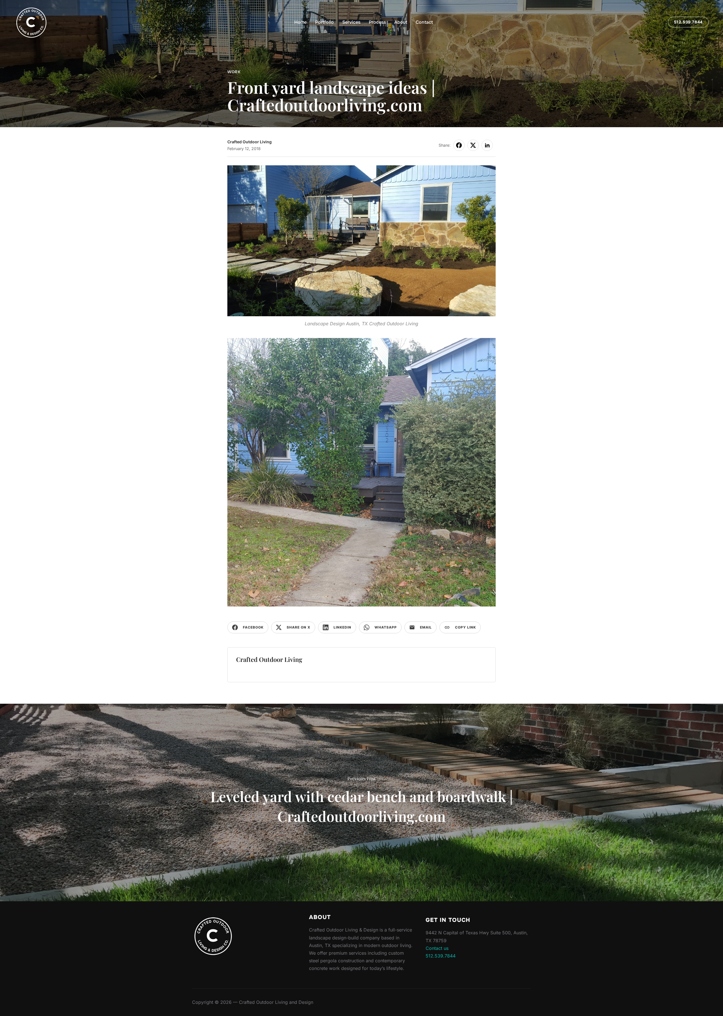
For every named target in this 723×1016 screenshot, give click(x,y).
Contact (424, 22)
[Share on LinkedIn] (487, 145)
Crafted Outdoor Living (249, 141)
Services (351, 22)
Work (233, 71)
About (400, 22)
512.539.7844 (688, 22)
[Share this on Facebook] (459, 145)
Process (377, 22)
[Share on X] (473, 145)
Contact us (437, 948)
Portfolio (324, 22)
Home (300, 22)
